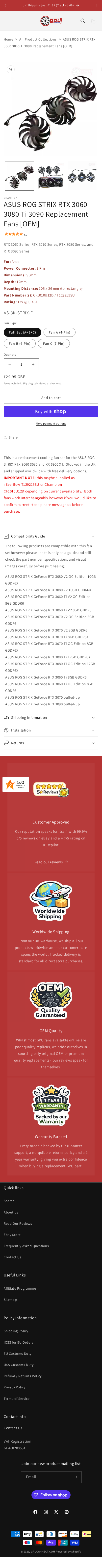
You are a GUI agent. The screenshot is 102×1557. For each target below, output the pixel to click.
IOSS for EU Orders (18, 1342)
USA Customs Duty (19, 1364)
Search (9, 1201)
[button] (6, 20)
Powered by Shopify (68, 1551)
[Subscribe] (75, 1477)
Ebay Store (12, 1234)
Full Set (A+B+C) (22, 332)
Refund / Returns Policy (23, 1376)
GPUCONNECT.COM (43, 1551)
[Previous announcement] (5, 5)
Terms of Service (17, 1398)
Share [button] (13, 437)
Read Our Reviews (18, 1223)
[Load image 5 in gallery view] (82, 176)
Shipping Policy (16, 1331)
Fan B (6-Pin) (19, 343)
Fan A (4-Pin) (59, 332)
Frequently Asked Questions (26, 1246)
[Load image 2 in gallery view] (50, 176)
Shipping (28, 383)
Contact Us (12, 1257)
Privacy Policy (14, 1387)
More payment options (51, 423)
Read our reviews (48, 862)
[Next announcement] (96, 5)
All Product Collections (38, 39)
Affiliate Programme (20, 1288)
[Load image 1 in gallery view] (19, 176)
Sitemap (10, 1299)
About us (11, 1212)
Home (8, 39)
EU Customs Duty (17, 1353)
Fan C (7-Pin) (54, 343)
